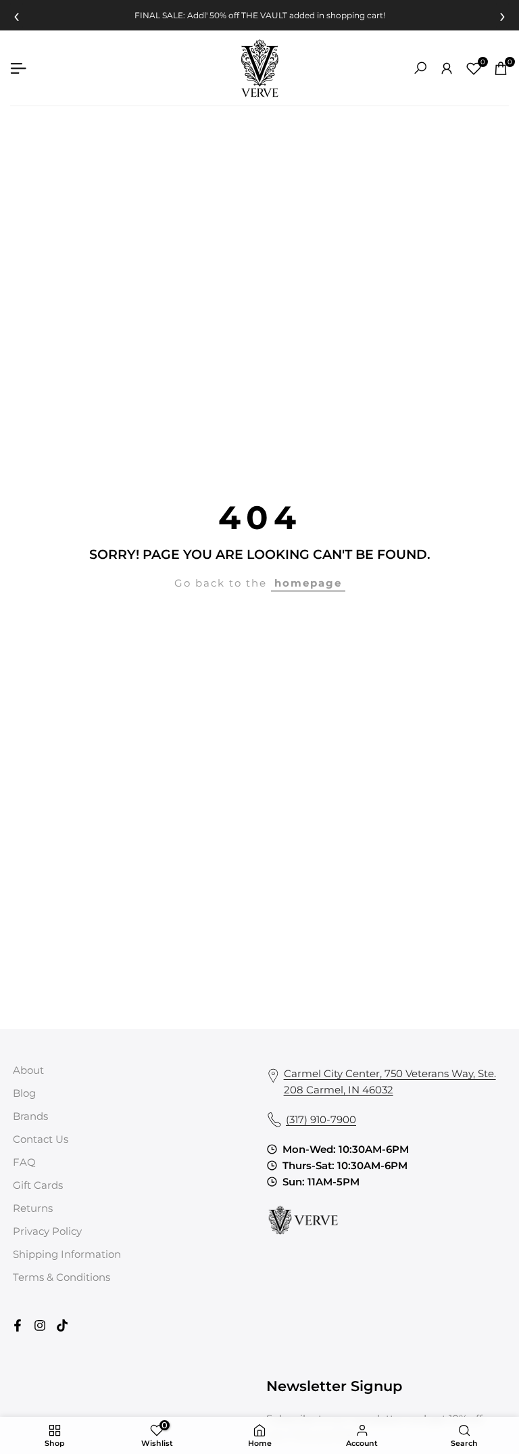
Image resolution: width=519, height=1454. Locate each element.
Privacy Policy (47, 1231)
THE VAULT (264, 15)
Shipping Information (67, 1254)
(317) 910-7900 (321, 1119)
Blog (24, 1093)
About (28, 1070)
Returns (33, 1208)
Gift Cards (38, 1185)
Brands (30, 1116)
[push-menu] (18, 68)
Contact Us (40, 1139)
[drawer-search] (420, 68)
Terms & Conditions (61, 1277)
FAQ (24, 1162)
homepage (308, 582)
